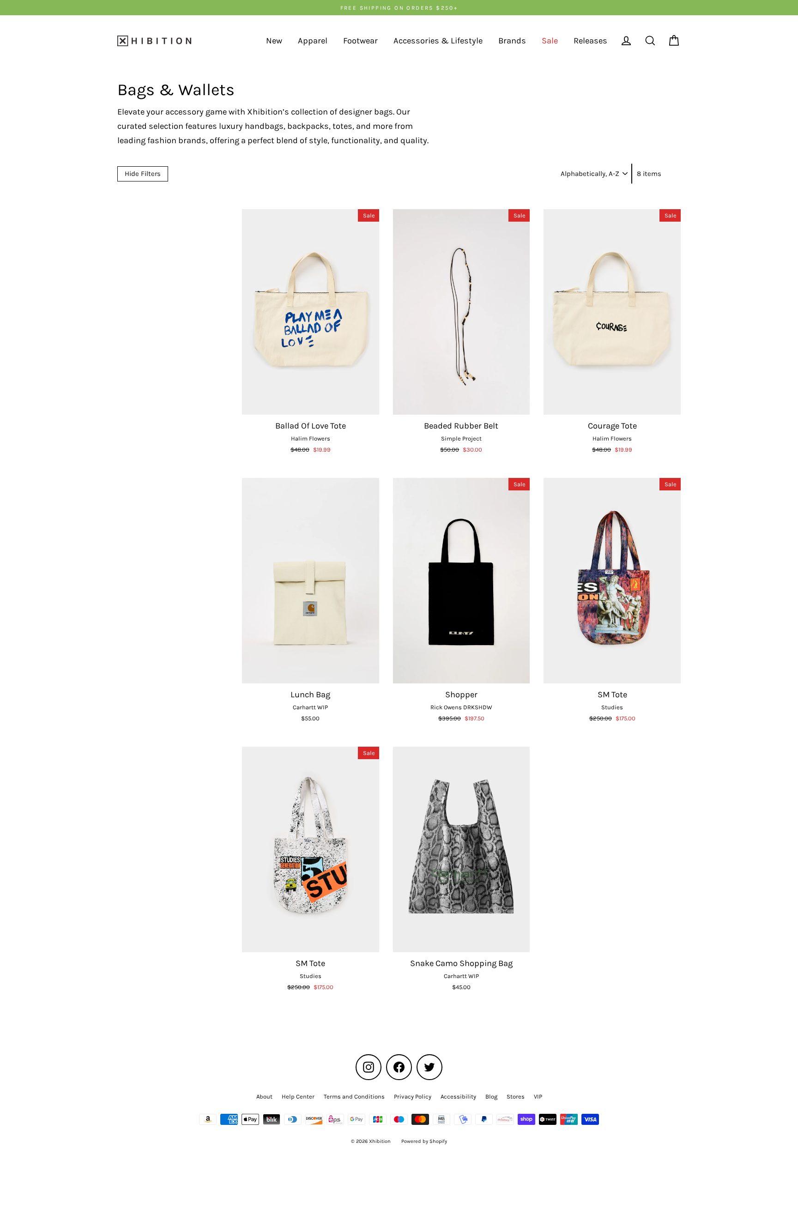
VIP (538, 1096)
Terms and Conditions (354, 1096)
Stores (516, 1096)
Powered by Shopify (424, 1141)
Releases (590, 41)
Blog (491, 1096)
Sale (550, 41)
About (264, 1096)
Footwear (360, 41)
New (274, 41)
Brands (512, 41)
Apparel (312, 41)
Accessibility (458, 1096)
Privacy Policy (412, 1096)
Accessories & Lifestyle (438, 41)
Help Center (298, 1096)
